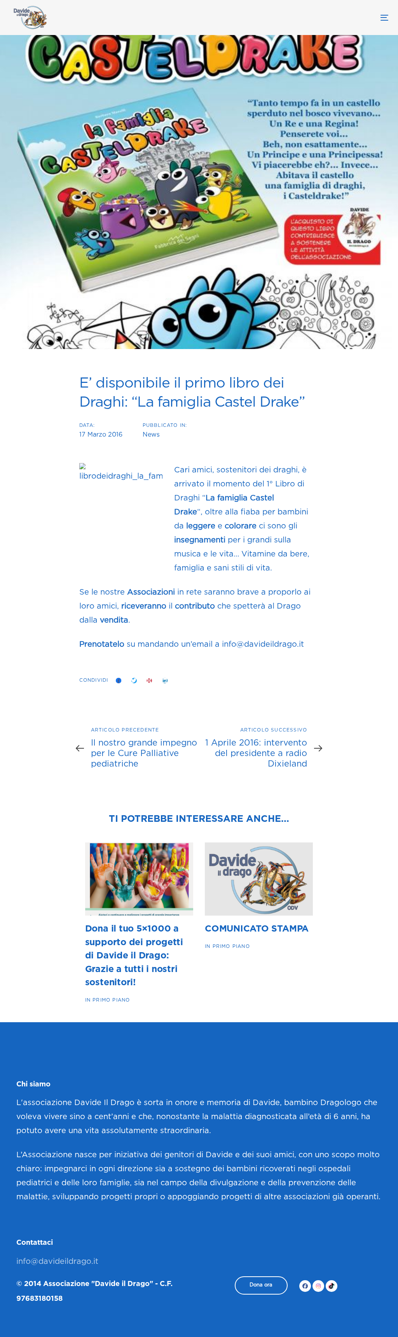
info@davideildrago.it (263, 644)
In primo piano (107, 1000)
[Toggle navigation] (325, 18)
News (151, 435)
